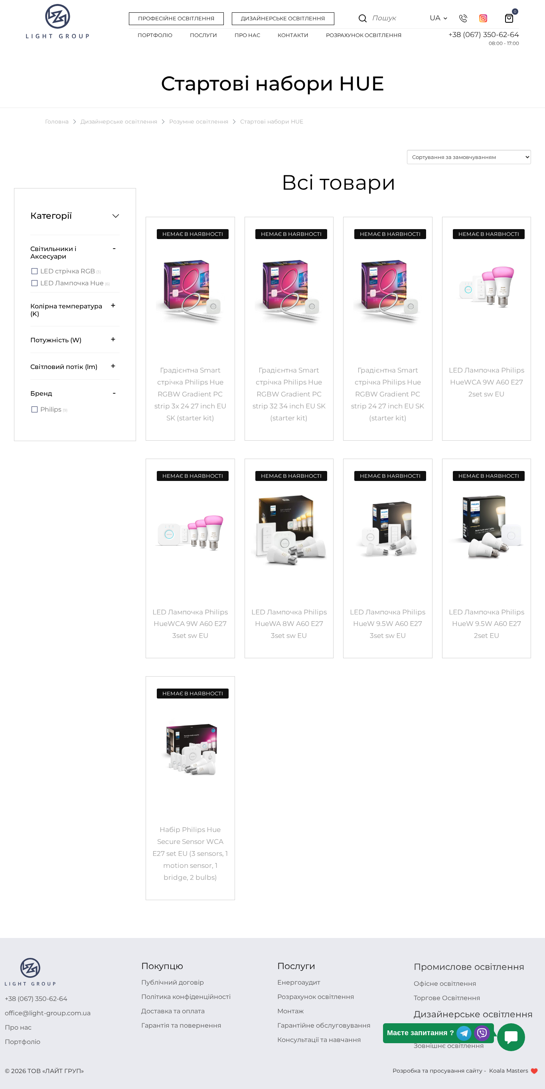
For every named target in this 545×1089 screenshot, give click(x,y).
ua (435, 18)
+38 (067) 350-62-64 (483, 34)
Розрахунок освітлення (315, 997)
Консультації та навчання (319, 1040)
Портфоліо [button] (155, 35)
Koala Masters (508, 1070)
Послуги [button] (203, 35)
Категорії (51, 215)
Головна (57, 121)
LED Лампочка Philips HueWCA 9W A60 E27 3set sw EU (190, 624)
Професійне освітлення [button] (176, 18)
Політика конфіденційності (186, 997)
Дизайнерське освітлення (119, 121)
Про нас (18, 1027)
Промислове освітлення (469, 966)
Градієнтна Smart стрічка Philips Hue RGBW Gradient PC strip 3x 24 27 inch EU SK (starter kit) (190, 394)
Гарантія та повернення (181, 1025)
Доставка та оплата (173, 1011)
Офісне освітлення (445, 983)
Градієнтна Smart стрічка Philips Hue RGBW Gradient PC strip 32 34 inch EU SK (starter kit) (289, 394)
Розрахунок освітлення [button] (364, 35)
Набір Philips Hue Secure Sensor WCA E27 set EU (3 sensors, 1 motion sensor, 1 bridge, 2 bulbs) (190, 853)
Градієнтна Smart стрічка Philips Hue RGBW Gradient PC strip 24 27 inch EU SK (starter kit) (387, 394)
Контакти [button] (293, 35)
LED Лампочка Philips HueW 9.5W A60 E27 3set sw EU (387, 624)
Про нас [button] (247, 35)
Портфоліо (22, 1042)
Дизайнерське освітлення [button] (283, 18)
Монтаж (290, 1011)
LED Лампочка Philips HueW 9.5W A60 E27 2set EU (486, 624)
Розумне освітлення (198, 121)
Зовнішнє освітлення (449, 1046)
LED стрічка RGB (70, 271)
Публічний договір (172, 982)
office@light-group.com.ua (48, 1013)
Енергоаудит (298, 982)
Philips (53, 409)
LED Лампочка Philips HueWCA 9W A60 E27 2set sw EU (486, 382)
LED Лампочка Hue (75, 283)
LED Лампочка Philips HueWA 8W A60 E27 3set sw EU (289, 624)
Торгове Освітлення (447, 998)
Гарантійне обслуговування (324, 1025)
